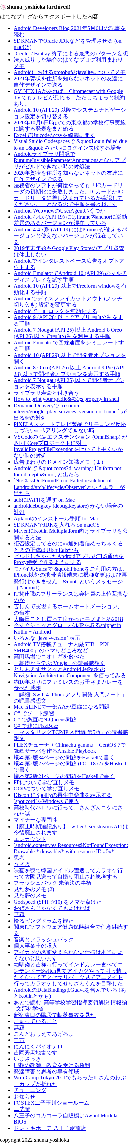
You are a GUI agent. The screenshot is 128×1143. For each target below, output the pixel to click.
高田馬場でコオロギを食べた (49, 656)
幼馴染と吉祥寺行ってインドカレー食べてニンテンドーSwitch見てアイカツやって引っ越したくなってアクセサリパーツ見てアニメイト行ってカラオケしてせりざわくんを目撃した (70, 974)
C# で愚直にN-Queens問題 (45, 719)
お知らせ (24, 1097)
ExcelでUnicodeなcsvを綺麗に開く (54, 135)
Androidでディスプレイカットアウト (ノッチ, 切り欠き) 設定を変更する (69, 302)
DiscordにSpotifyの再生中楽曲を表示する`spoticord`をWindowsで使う (63, 798)
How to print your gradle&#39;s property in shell (66, 399)
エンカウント (30, 839)
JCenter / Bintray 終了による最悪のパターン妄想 (71, 53)
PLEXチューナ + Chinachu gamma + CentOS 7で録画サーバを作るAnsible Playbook (70, 748)
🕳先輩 (22, 1109)
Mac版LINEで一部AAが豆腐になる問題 (62, 707)
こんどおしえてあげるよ (44, 1034)
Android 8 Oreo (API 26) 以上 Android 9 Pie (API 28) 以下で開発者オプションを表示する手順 (69, 371)
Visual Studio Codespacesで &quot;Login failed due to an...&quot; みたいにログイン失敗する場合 (70, 144)
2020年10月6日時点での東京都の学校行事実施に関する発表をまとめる (70, 126)
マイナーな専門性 (35, 820)
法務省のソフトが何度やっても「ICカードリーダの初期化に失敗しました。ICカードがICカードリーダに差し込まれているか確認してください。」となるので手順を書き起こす (68, 194)
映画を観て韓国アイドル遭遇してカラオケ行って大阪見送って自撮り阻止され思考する (68, 874)
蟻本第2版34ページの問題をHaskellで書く (64, 757)
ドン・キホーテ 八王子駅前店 (50, 1128)
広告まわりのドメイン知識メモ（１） (60, 462)
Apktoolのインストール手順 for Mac (56, 518)
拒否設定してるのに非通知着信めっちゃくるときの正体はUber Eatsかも (68, 547)
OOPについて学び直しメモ (47, 788)
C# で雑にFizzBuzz (36, 726)
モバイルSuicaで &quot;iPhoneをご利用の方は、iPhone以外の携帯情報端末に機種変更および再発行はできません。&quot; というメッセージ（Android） (71, 578)
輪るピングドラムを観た (44, 921)
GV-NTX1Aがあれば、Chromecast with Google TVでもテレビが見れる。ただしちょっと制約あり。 (69, 97)
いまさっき (27, 1059)
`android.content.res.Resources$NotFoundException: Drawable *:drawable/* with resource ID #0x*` (71, 848)
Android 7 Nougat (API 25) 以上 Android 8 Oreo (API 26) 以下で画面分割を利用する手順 (68, 333)
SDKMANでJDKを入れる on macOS (57, 525)
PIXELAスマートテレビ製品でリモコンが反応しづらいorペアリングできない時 (70, 427)
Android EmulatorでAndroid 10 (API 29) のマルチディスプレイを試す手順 (70, 276)
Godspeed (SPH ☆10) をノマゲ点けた (58, 902)
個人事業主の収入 (35, 946)
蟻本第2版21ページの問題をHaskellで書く (64, 776)
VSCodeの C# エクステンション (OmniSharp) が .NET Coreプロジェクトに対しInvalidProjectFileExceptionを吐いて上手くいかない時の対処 (70, 446)
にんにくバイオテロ (38, 1046)
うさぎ (22, 864)
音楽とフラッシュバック (44, 939)
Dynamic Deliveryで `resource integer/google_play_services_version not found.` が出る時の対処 (70, 412)
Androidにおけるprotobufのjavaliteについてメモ (70, 72)
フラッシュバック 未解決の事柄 (52, 883)
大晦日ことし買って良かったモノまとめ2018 (68, 619)
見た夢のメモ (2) (34, 889)
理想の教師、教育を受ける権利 (52, 1065)
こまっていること (35, 1021)
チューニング (30, 1090)
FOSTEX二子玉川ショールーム (51, 1103)
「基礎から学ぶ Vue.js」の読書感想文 (59, 663)
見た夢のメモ (30, 895)
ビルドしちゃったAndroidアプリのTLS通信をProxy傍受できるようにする (69, 559)
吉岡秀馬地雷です (35, 1053)
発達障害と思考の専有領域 (46, 1071)
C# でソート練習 (34, 713)
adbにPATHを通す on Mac (44, 500)
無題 (19, 914)
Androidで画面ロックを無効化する (55, 311)
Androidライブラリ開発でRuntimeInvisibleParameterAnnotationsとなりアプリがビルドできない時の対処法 (70, 160)
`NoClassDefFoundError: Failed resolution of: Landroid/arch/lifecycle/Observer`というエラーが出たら (69, 487)
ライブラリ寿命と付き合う (46, 393)
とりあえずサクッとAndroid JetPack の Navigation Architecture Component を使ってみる (70, 672)
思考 (19, 858)
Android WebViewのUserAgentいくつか (59, 211)
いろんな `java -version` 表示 (47, 638)
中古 (19, 1040)
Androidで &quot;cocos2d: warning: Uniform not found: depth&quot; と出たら (67, 471)
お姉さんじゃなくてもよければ (52, 908)
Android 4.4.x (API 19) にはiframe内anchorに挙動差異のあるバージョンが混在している (70, 220)
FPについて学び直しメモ (44, 782)
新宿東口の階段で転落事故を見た (55, 1015)
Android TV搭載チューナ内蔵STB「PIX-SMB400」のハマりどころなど (62, 647)
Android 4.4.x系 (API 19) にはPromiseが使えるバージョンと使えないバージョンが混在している (70, 236)
